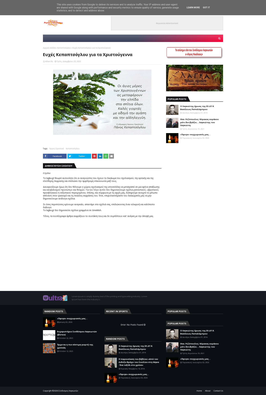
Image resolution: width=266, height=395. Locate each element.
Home (199, 390)
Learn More (193, 7)
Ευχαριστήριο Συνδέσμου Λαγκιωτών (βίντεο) (77, 333)
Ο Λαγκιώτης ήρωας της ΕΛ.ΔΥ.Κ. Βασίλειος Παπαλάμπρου (197, 108)
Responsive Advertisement (167, 23)
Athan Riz (49, 61)
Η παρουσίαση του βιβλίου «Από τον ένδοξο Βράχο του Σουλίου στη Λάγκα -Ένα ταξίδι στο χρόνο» (139, 362)
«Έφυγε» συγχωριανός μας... (195, 134)
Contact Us (218, 390)
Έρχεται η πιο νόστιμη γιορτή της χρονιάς (75, 346)
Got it (206, 7)
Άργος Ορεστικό (56, 148)
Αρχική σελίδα (49, 48)
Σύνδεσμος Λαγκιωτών (68, 390)
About (207, 390)
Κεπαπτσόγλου (64, 48)
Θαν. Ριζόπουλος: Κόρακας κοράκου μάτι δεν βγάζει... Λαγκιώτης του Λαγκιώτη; (199, 122)
